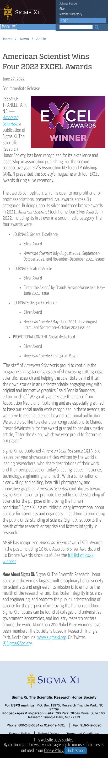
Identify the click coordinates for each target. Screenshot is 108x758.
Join (62, 4)
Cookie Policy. (54, 751)
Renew (73, 4)
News (24, 39)
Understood (76, 751)
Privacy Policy (19, 734)
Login (64, 20)
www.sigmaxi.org (51, 637)
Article (41, 39)
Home (8, 39)
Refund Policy (48, 734)
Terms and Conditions (83, 734)
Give (62, 9)
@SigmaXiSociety (17, 643)
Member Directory (71, 14)
